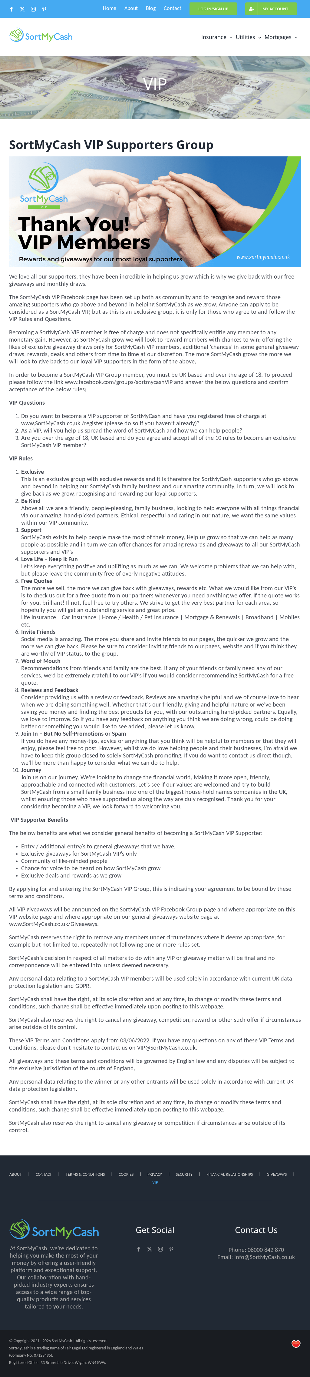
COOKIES (126, 1174)
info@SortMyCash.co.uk (264, 1258)
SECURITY (184, 1174)
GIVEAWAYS (277, 1174)
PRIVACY (154, 1174)
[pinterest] (171, 1249)
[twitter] (149, 1249)
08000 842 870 (266, 1250)
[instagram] (160, 1249)
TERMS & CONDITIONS (85, 1174)
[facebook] (138, 1249)
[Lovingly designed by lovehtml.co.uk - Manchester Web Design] (296, 1344)
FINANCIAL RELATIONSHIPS (229, 1174)
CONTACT (44, 1174)
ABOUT (15, 1174)
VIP (155, 1182)
